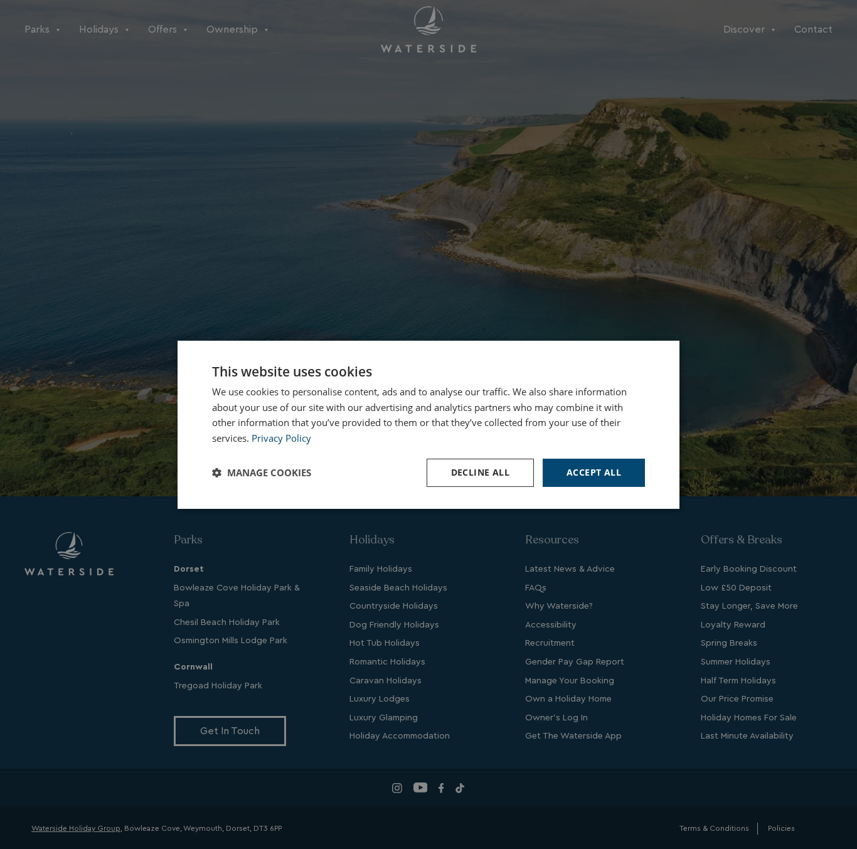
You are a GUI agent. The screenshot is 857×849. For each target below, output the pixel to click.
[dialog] (428, 424)
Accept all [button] (594, 472)
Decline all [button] (480, 472)
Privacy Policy (281, 438)
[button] (261, 472)
